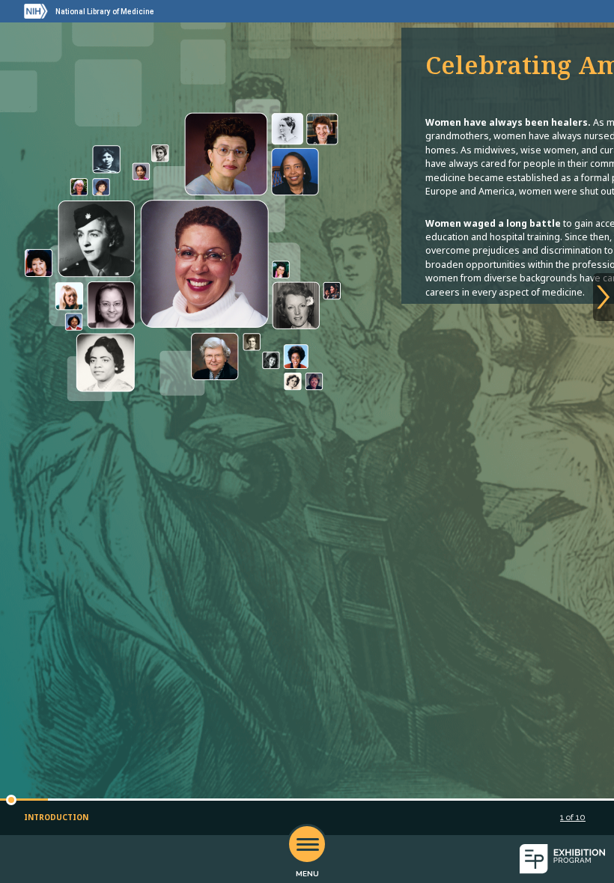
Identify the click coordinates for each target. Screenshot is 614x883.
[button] (11, 800)
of (573, 817)
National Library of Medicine (104, 11)
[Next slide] (603, 297)
